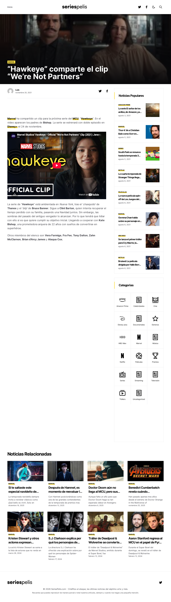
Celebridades (138, 306)
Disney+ (12, 126)
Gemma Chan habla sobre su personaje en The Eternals (129, 221)
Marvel (11, 62)
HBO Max (122, 236)
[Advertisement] (56, 107)
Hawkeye (87, 118)
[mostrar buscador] (161, 7)
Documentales (139, 325)
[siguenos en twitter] (140, 7)
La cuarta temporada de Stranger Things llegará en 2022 (129, 177)
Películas (122, 192)
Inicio (10, 7)
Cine (155, 306)
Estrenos (155, 325)
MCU (76, 118)
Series (120, 148)
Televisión (155, 380)
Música (155, 343)
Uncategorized (139, 399)
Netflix (121, 170)
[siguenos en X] (100, 91)
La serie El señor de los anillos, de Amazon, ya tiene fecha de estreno (129, 112)
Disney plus (122, 325)
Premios (155, 362)
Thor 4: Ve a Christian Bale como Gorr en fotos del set (128, 134)
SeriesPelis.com (58, 589)
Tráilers (122, 399)
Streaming (139, 380)
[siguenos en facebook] (147, 7)
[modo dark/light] (154, 7)
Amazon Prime (124, 105)
